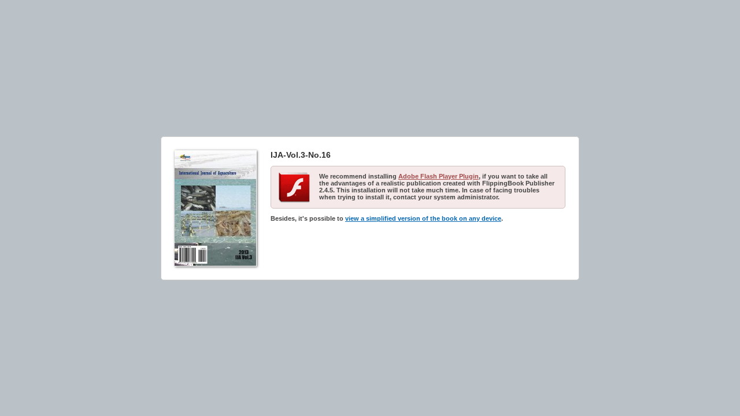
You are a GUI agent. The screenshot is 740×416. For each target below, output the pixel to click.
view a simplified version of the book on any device (423, 218)
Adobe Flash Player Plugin (438, 176)
